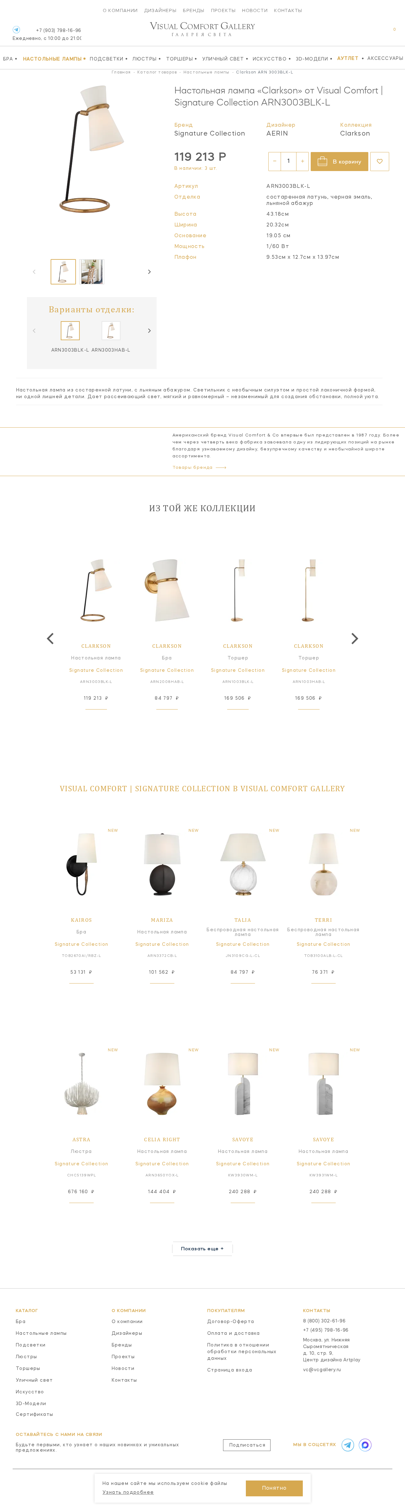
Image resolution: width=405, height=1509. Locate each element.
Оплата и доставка (233, 1333)
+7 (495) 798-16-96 (326, 1330)
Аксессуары (385, 58)
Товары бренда (192, 468)
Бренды (193, 10)
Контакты (288, 10)
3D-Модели (314, 59)
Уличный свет (225, 59)
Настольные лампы (54, 59)
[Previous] (51, 638)
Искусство (272, 59)
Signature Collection (210, 134)
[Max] (364, 1445)
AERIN (277, 134)
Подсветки (109, 59)
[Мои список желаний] (372, 32)
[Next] (149, 272)
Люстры (147, 59)
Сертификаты (34, 1414)
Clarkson (355, 134)
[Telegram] (16, 29)
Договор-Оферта (230, 1322)
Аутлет (347, 58)
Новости (255, 10)
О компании (120, 10)
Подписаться (247, 1445)
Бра (10, 59)
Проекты (223, 10)
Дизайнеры (160, 10)
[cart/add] (103, 719)
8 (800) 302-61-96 (324, 1321)
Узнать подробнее (128, 1492)
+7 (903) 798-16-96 (47, 35)
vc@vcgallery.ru (322, 1370)
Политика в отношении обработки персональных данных (242, 1352)
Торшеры (181, 59)
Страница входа (229, 1370)
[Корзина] (388, 32)
